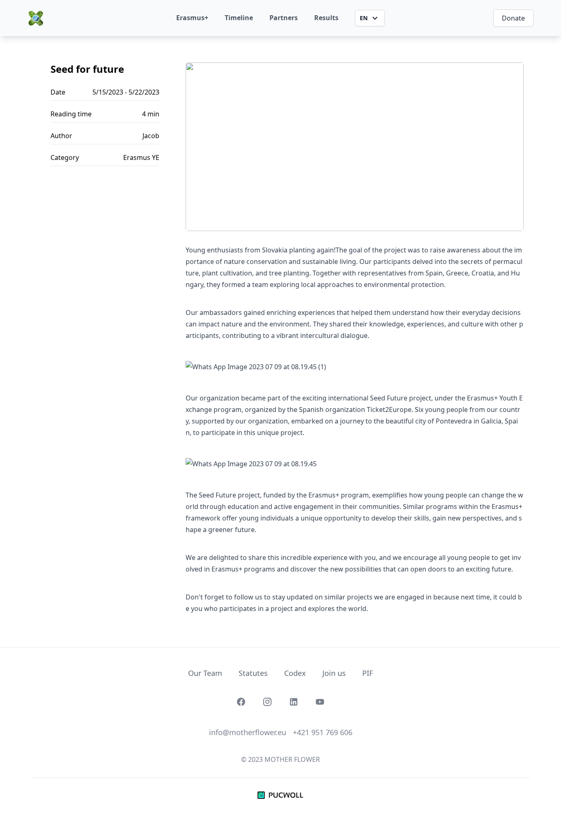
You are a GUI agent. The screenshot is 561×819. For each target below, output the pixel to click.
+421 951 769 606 (322, 732)
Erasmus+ (192, 17)
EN (364, 18)
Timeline (239, 17)
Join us (334, 673)
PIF (367, 673)
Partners (283, 17)
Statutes (253, 673)
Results (326, 17)
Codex (295, 673)
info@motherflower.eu (247, 732)
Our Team (205, 673)
